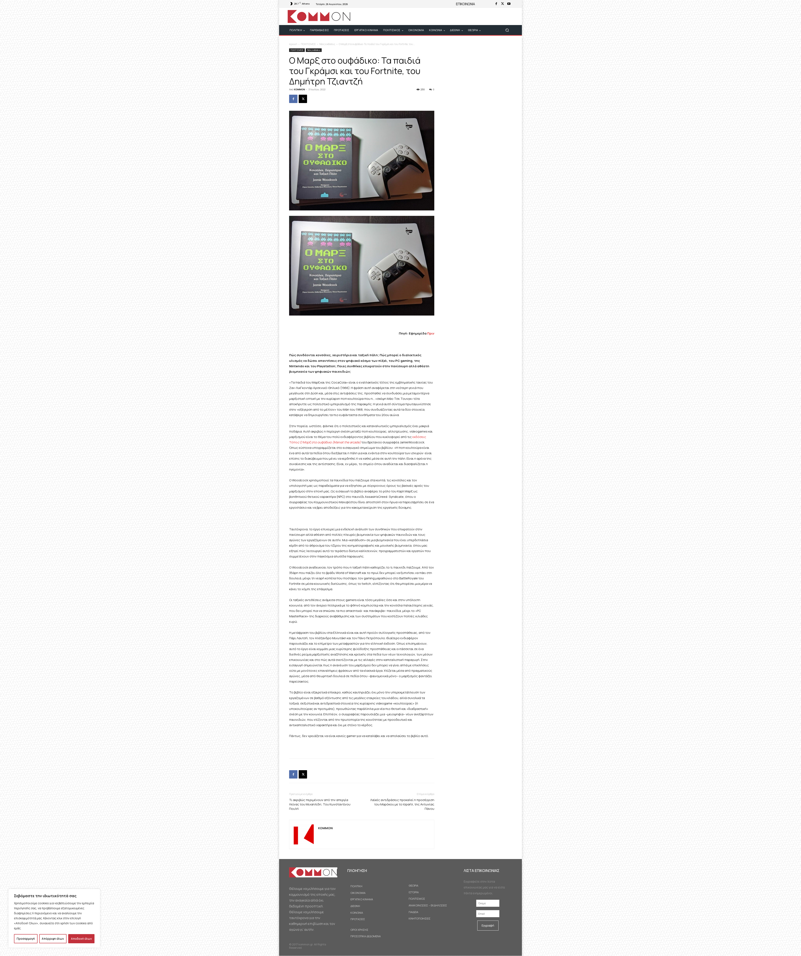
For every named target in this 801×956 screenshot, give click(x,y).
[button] (507, 30)
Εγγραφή (488, 925)
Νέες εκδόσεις (327, 44)
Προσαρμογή (26, 939)
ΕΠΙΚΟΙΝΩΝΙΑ (465, 4)
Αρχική (293, 44)
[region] (54, 918)
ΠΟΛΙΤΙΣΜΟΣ (308, 44)
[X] (502, 4)
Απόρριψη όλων (53, 939)
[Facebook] (496, 4)
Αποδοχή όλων (81, 939)
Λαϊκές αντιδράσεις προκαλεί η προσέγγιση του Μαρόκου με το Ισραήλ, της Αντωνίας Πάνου (402, 804)
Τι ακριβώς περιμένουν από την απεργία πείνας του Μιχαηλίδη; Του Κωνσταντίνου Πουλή (319, 804)
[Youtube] (509, 4)
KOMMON (299, 89)
